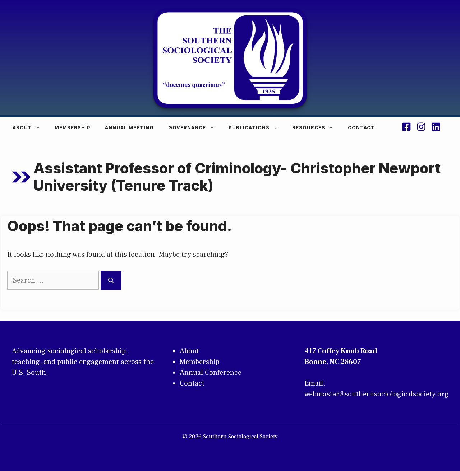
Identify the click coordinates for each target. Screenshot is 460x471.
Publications (249, 127)
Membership (73, 127)
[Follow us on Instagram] (421, 128)
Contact (361, 127)
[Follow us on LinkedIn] (436, 128)
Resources (308, 127)
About (22, 127)
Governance (187, 127)
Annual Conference (211, 372)
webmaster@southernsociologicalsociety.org (376, 394)
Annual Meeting (129, 127)
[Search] (111, 280)
